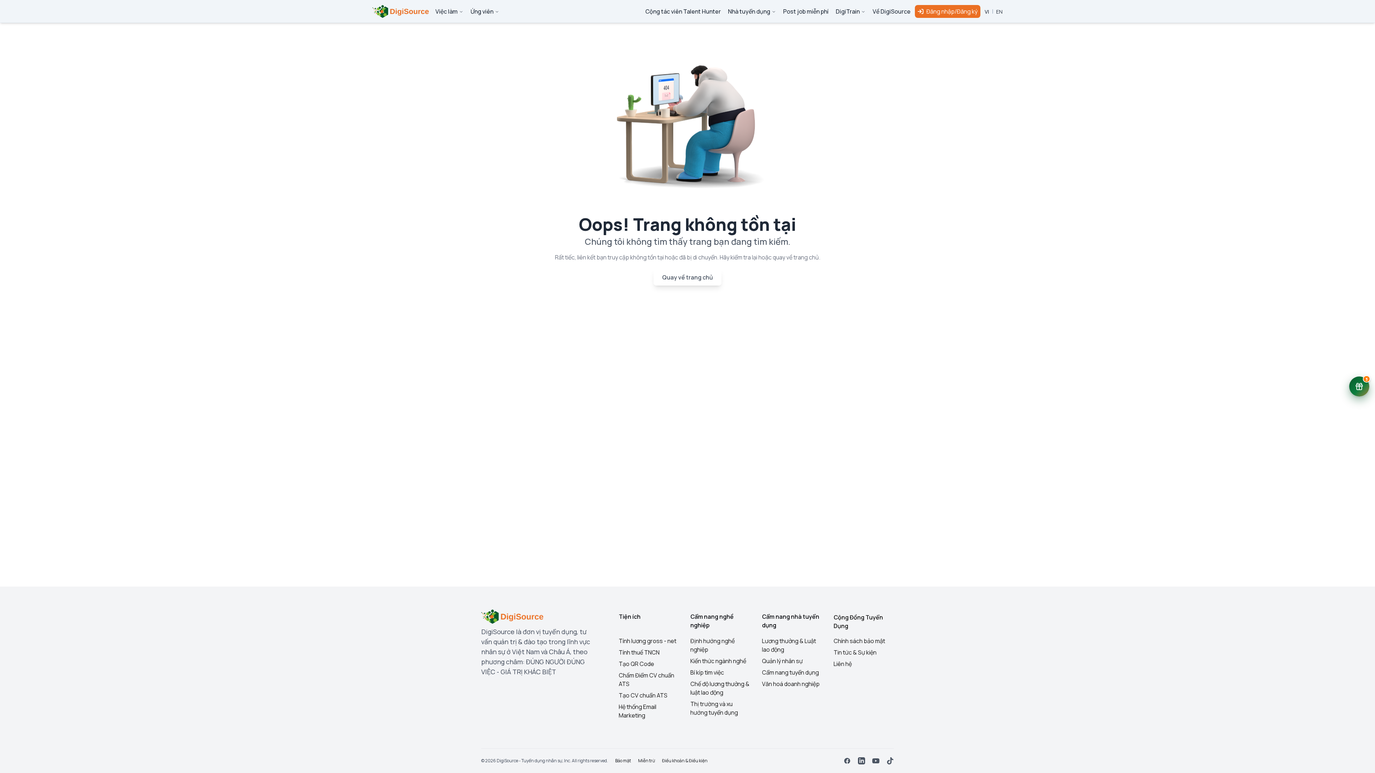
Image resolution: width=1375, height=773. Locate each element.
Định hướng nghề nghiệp (712, 645)
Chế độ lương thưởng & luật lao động (719, 688)
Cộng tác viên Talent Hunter (683, 11)
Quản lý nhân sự (782, 661)
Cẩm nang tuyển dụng (790, 672)
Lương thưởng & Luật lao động (789, 645)
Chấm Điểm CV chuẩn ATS (646, 679)
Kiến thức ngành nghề (718, 661)
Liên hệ (843, 664)
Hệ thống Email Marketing (637, 711)
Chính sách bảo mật (859, 641)
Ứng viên (482, 11)
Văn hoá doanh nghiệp (791, 684)
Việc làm (446, 11)
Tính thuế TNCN (639, 652)
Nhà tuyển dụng (749, 11)
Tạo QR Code (636, 664)
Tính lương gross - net (647, 641)
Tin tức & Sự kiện (855, 652)
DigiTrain (848, 11)
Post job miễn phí (806, 11)
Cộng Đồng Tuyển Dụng (858, 621)
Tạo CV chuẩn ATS (643, 695)
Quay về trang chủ (687, 277)
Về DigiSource (892, 11)
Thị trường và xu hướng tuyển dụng (714, 708)
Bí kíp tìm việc (707, 672)
